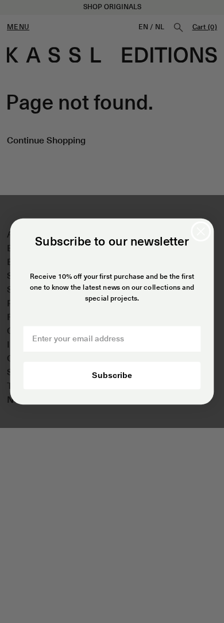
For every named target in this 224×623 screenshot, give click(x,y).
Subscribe (112, 375)
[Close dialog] (201, 231)
